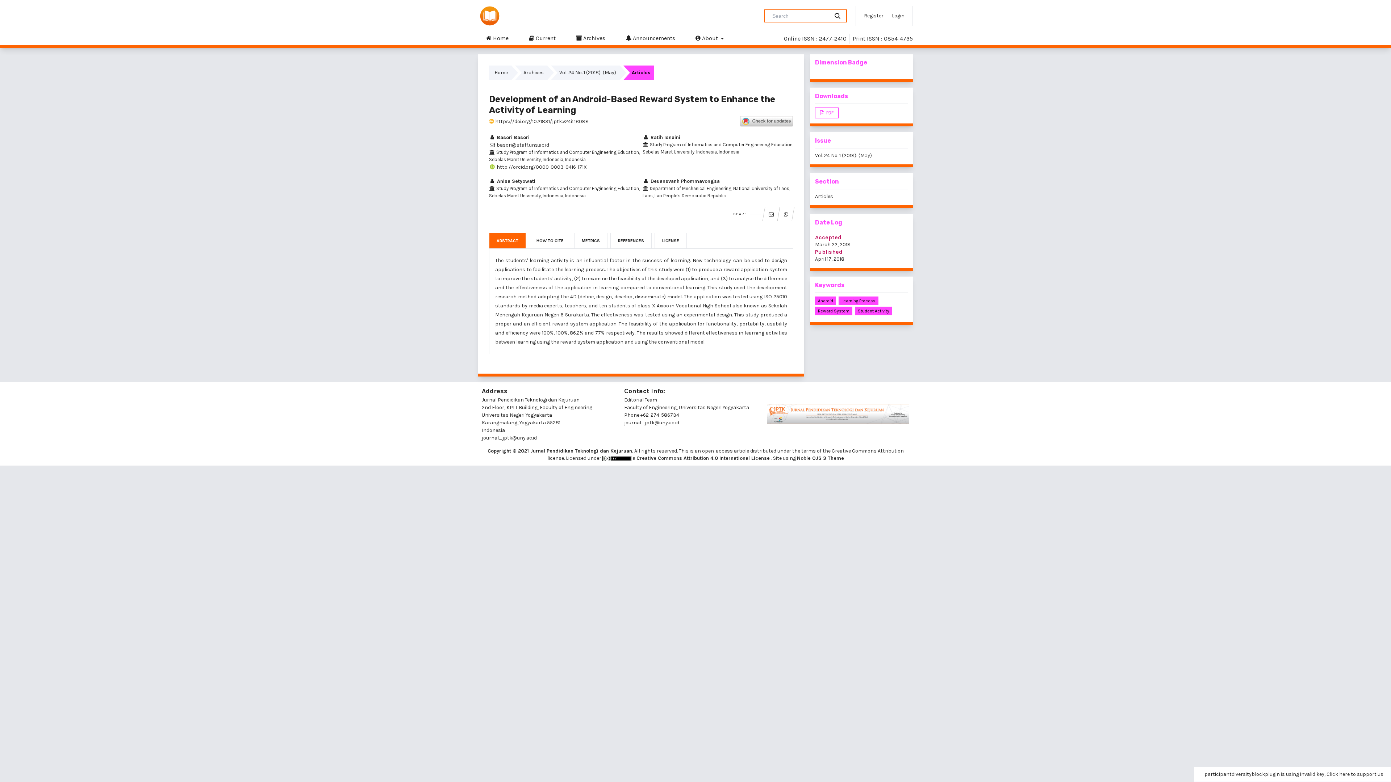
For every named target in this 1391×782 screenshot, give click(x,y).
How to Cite (550, 240)
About (710, 38)
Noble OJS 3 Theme (820, 458)
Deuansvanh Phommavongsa (684, 181)
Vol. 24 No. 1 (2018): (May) (587, 73)
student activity (873, 311)
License (670, 240)
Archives (593, 38)
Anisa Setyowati (515, 181)
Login (898, 16)
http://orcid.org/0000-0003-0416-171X (541, 167)
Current (545, 38)
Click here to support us (1355, 774)
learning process (858, 300)
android (825, 300)
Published (829, 251)
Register (874, 16)
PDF (829, 112)
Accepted (828, 237)
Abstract (507, 240)
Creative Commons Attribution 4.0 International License (703, 458)
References (631, 240)
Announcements (653, 38)
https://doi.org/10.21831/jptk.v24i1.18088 (541, 121)
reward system (833, 311)
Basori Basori (513, 137)
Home (500, 38)
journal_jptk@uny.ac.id (651, 423)
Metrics (591, 240)
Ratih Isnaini (664, 137)
